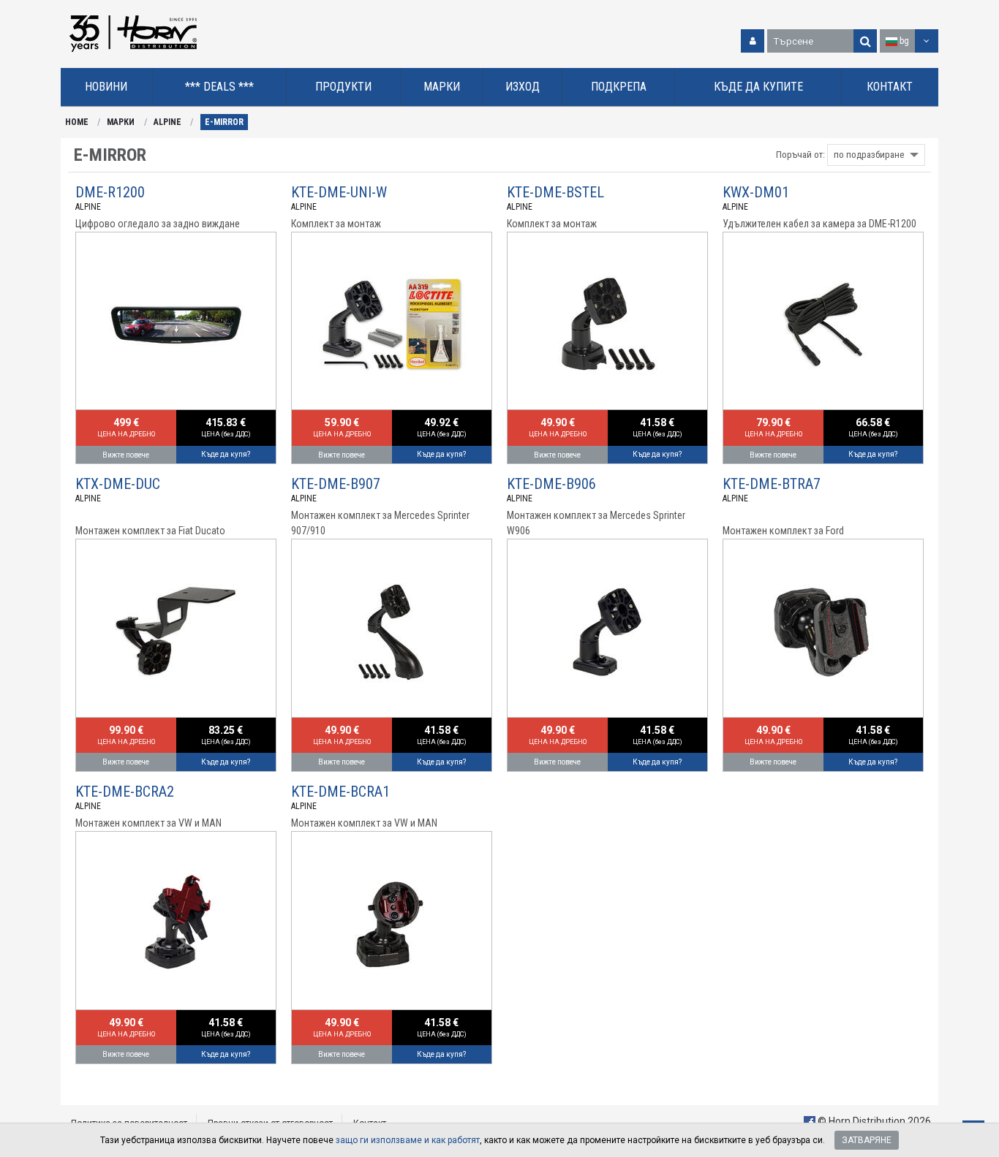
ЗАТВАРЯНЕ (866, 1140)
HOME (76, 122)
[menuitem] (107, 87)
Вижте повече (125, 455)
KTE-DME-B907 (335, 484)
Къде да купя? (225, 454)
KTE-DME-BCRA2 (124, 791)
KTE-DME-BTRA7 (772, 484)
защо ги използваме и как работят (408, 1140)
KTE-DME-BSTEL (555, 192)
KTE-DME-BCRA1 (340, 791)
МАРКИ (121, 122)
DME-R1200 (110, 192)
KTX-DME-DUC (117, 484)
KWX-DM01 (756, 192)
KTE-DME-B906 (551, 484)
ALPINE (167, 122)
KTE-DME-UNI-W (339, 192)
